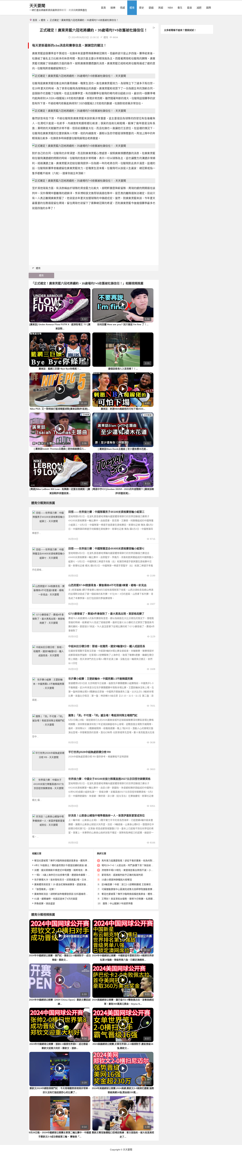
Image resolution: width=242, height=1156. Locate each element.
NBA (170, 7)
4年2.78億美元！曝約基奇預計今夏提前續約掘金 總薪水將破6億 (67, 865)
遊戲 (151, 7)
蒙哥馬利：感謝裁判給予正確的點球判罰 (122, 875)
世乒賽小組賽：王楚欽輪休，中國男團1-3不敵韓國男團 (100, 678)
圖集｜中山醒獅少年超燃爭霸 (118, 903)
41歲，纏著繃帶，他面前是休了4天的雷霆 (55, 898)
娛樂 (112, 7)
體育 (132, 7)
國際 (208, 7)
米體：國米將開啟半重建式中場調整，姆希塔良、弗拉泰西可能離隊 (68, 870)
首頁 (103, 7)
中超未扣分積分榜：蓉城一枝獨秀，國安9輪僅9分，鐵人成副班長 (106, 646)
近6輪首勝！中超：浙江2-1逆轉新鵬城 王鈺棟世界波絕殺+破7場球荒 (137, 884)
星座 (189, 7)
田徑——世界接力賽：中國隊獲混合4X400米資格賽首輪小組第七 (106, 548)
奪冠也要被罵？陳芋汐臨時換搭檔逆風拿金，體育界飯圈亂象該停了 (68, 860)
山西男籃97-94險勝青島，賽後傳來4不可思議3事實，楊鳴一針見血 (107, 585)
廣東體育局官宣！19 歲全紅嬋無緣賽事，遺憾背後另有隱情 (64, 884)
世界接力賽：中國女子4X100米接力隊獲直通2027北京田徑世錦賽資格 (109, 778)
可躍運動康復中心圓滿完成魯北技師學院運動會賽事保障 (130, 889)
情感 (122, 7)
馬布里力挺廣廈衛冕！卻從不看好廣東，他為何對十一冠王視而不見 (136, 860)
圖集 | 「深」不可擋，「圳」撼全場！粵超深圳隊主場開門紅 (102, 715)
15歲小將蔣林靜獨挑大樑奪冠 (117, 879)
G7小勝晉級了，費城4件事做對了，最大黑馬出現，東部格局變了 (106, 613)
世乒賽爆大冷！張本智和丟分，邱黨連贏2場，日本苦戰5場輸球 (66, 879)
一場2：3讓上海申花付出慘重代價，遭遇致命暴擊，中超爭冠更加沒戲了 (71, 875)
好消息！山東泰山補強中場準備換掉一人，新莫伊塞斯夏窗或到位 (106, 815)
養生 (179, 7)
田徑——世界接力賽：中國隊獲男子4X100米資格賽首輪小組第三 (106, 511)
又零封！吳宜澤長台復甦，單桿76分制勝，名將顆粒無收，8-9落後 (136, 898)
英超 (160, 7)
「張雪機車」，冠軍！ (45, 889)
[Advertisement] (93, 236)
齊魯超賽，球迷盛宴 (44, 903)
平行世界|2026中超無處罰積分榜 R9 (89, 752)
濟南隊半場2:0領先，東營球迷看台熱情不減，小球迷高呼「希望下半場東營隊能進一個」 (147, 870)
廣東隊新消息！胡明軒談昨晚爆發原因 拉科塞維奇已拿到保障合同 (68, 894)
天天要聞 (37, 5)
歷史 (141, 7)
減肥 (199, 7)
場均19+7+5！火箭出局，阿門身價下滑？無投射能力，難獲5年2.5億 (137, 865)
